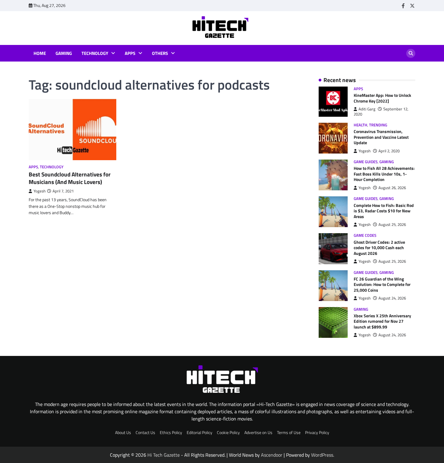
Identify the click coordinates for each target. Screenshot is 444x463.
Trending (378, 125)
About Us (123, 432)
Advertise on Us (258, 432)
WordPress (322, 454)
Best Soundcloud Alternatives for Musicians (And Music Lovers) (70, 178)
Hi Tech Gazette (163, 454)
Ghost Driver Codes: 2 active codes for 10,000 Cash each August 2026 (379, 248)
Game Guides (366, 162)
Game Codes (365, 235)
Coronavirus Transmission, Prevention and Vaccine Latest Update (381, 137)
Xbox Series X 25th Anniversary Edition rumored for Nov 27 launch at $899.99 (382, 321)
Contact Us (145, 432)
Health (360, 125)
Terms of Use (289, 432)
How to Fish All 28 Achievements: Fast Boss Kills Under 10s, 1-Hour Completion (384, 174)
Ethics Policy (171, 432)
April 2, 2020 (389, 151)
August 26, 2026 (392, 188)
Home (40, 53)
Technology (95, 53)
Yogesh (40, 191)
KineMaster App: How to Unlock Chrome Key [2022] (382, 98)
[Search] (410, 53)
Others (160, 53)
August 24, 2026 (392, 298)
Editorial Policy (199, 432)
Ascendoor (271, 454)
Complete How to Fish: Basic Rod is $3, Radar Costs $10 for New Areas (384, 211)
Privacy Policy (317, 432)
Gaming (64, 53)
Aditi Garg (367, 109)
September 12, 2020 (381, 111)
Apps (130, 53)
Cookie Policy (228, 432)
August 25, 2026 (392, 224)
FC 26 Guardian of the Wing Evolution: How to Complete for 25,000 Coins (382, 284)
